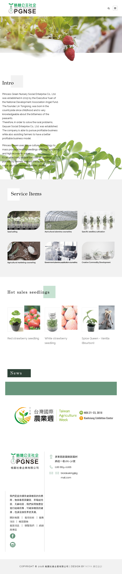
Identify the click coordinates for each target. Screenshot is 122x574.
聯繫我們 (29, 525)
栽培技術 (29, 517)
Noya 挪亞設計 (94, 566)
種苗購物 (23, 521)
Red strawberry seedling (23, 338)
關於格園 (14, 517)
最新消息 (14, 525)
